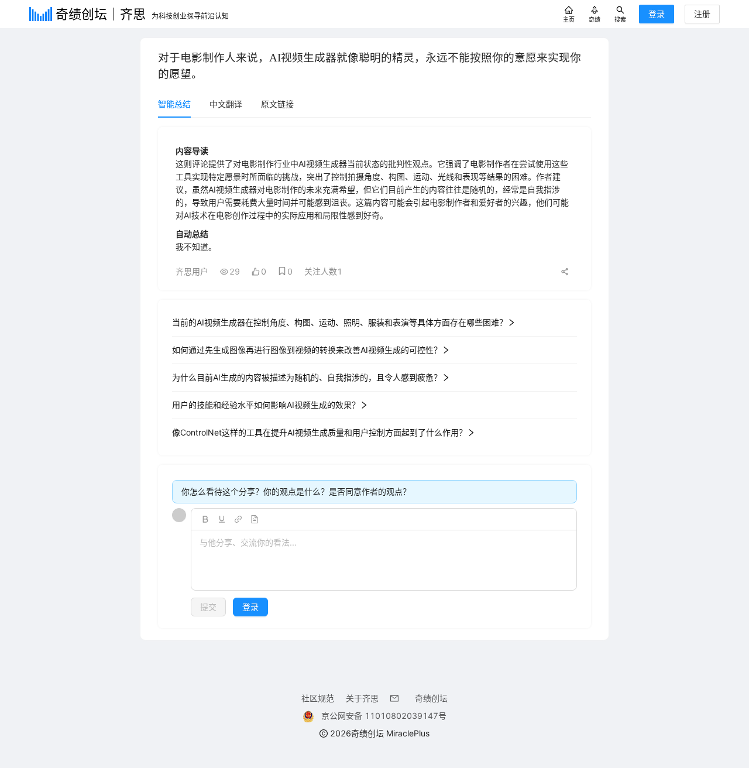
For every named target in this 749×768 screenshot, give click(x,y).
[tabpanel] (374, 377)
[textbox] (383, 561)
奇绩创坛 (431, 698)
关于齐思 (362, 698)
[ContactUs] (396, 698)
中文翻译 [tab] (225, 104)
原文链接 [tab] (277, 104)
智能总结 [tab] (174, 104)
